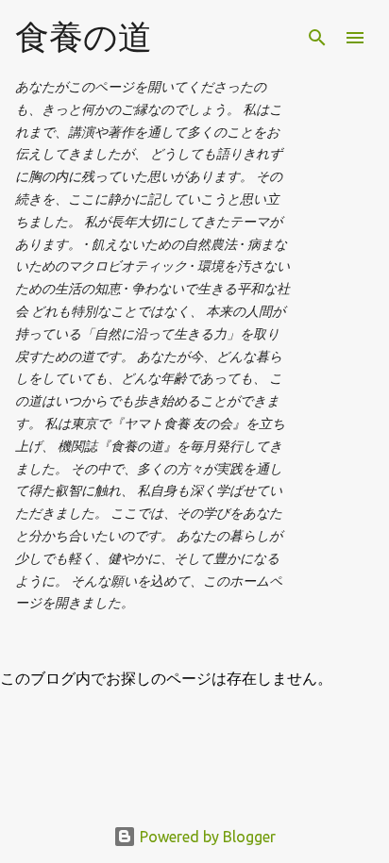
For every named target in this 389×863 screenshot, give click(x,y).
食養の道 (83, 36)
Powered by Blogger (206, 836)
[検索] (317, 37)
